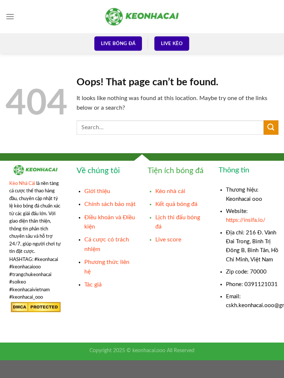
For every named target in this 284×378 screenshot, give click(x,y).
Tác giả (93, 285)
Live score (168, 240)
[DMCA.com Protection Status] (36, 307)
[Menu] (10, 16)
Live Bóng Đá (118, 43)
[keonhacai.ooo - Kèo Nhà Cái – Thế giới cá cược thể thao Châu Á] (142, 16)
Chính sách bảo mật (110, 204)
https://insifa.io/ (246, 220)
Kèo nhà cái (170, 191)
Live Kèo (171, 43)
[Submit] (271, 127)
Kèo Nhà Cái (22, 183)
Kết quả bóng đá (176, 204)
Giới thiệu (97, 191)
